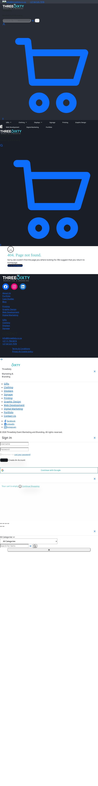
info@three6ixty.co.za (16, 2)
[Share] (6, 523)
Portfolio (49, 127)
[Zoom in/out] (1, 523)
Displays (37, 122)
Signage (52, 122)
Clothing (22, 122)
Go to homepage (15, 265)
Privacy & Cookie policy (22, 351)
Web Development (12, 127)
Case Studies (8, 299)
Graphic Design (80, 122)
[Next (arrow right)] (3, 526)
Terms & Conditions (21, 348)
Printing (65, 122)
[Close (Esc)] (8, 523)
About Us (6, 293)
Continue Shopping (30, 486)
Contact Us (10, 415)
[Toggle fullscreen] (3, 523)
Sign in (4, 460)
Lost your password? (22, 454)
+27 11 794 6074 (9, 341)
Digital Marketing (32, 127)
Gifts (7, 122)
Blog (4, 301)
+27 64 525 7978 (37, 2)
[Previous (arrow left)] (1, 526)
